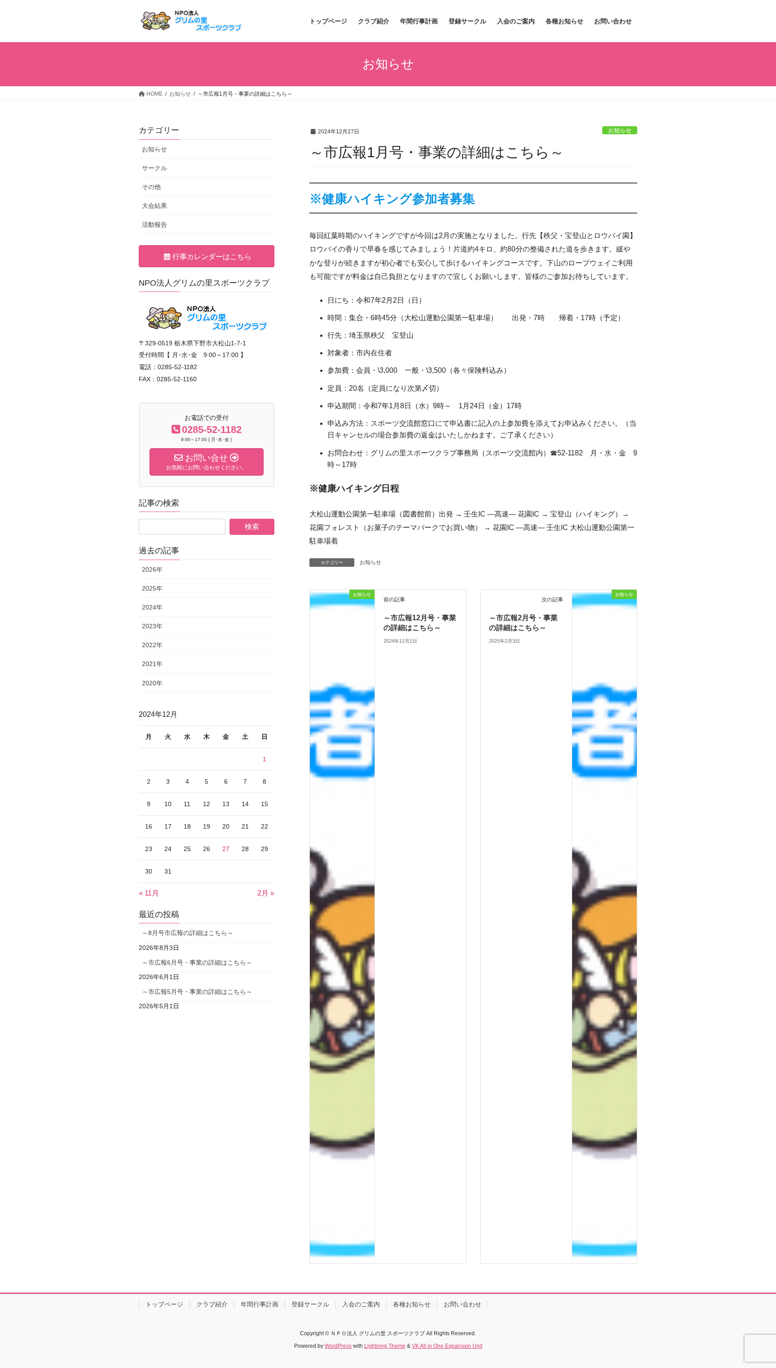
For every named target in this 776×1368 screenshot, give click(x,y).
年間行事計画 (259, 1304)
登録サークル (310, 1304)
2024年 (152, 607)
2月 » (265, 893)
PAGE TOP (749, 1319)
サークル (154, 168)
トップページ (164, 1304)
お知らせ (619, 130)
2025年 (152, 588)
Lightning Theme (385, 1346)
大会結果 (154, 205)
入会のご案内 (361, 1304)
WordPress (338, 1346)
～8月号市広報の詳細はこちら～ (188, 932)
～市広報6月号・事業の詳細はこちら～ (197, 962)
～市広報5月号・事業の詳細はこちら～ (197, 991)
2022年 (152, 645)
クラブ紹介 (212, 1304)
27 (225, 848)
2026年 (152, 569)
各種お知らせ (412, 1304)
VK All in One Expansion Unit (447, 1346)
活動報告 (154, 224)
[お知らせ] (342, 926)
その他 (151, 186)
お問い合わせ (462, 1304)
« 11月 (149, 893)
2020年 (152, 683)
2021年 (152, 663)
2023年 (152, 626)
